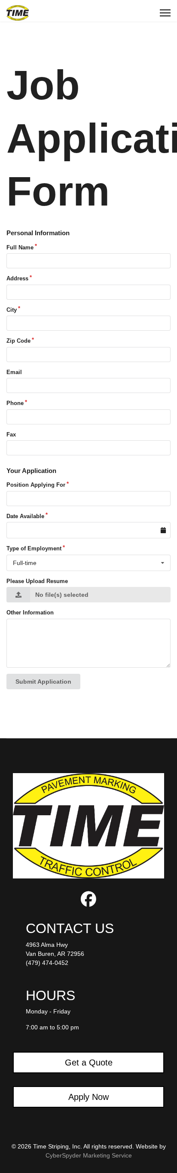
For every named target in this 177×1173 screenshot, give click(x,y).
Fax (11, 434)
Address (17, 278)
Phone (15, 403)
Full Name (20, 247)
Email (14, 372)
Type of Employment (33, 548)
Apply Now (88, 1097)
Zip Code (18, 341)
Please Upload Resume (37, 581)
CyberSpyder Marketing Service (89, 1155)
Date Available (25, 516)
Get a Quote (89, 1062)
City (11, 310)
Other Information (30, 612)
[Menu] (165, 13)
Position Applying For (35, 485)
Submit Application (43, 681)
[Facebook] (88, 902)
